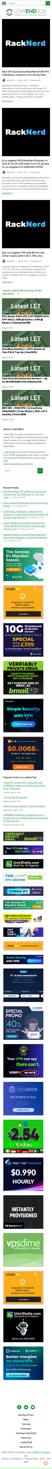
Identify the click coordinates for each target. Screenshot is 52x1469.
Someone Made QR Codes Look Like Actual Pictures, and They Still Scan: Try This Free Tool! (24, 494)
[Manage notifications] (46, 1463)
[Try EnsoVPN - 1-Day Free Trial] (26, 715)
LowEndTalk (9, 452)
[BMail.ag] (26, 677)
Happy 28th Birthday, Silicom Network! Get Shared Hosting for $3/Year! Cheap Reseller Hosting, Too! (24, 526)
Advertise (26, 1437)
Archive (5, 1458)
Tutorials (26, 1424)
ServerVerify (22, 455)
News (26, 1419)
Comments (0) (35, 172)
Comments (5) (35, 80)
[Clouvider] (26, 640)
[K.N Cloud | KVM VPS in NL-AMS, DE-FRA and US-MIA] (26, 753)
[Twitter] (26, 1408)
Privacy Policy (31, 1458)
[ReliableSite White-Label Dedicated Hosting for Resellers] (26, 602)
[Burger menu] (4, 3)
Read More (7, 101)
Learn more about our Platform (18, 463)
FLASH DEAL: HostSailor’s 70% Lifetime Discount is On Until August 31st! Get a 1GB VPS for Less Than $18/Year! (25, 514)
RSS (42, 1458)
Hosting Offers (26, 1415)
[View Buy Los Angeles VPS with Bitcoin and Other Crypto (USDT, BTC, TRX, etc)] (26, 247)
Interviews (26, 1428)
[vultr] (26, 564)
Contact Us (17, 1458)
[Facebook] (19, 1408)
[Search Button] (48, 3)
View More (8, 293)
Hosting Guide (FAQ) (26, 1433)
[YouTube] (33, 1408)
